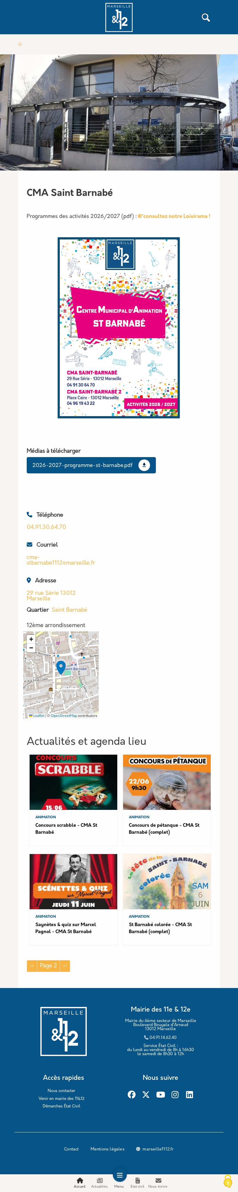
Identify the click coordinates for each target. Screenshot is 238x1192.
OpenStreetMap (64, 716)
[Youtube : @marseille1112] (160, 1094)
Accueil (80, 1187)
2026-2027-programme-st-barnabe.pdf (83, 465)
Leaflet (38, 716)
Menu (119, 1187)
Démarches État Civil (61, 1106)
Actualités (99, 1187)
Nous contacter (61, 1091)
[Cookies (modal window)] (228, 1182)
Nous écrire (157, 1187)
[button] (61, 668)
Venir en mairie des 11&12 (61, 1099)
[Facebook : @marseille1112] (131, 1094)
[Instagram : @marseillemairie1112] (175, 1094)
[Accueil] (119, 18)
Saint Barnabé (69, 610)
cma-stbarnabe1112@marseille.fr (61, 560)
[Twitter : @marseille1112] (146, 1094)
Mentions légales (108, 1149)
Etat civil (137, 1187)
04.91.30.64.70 (46, 527)
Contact (71, 1149)
